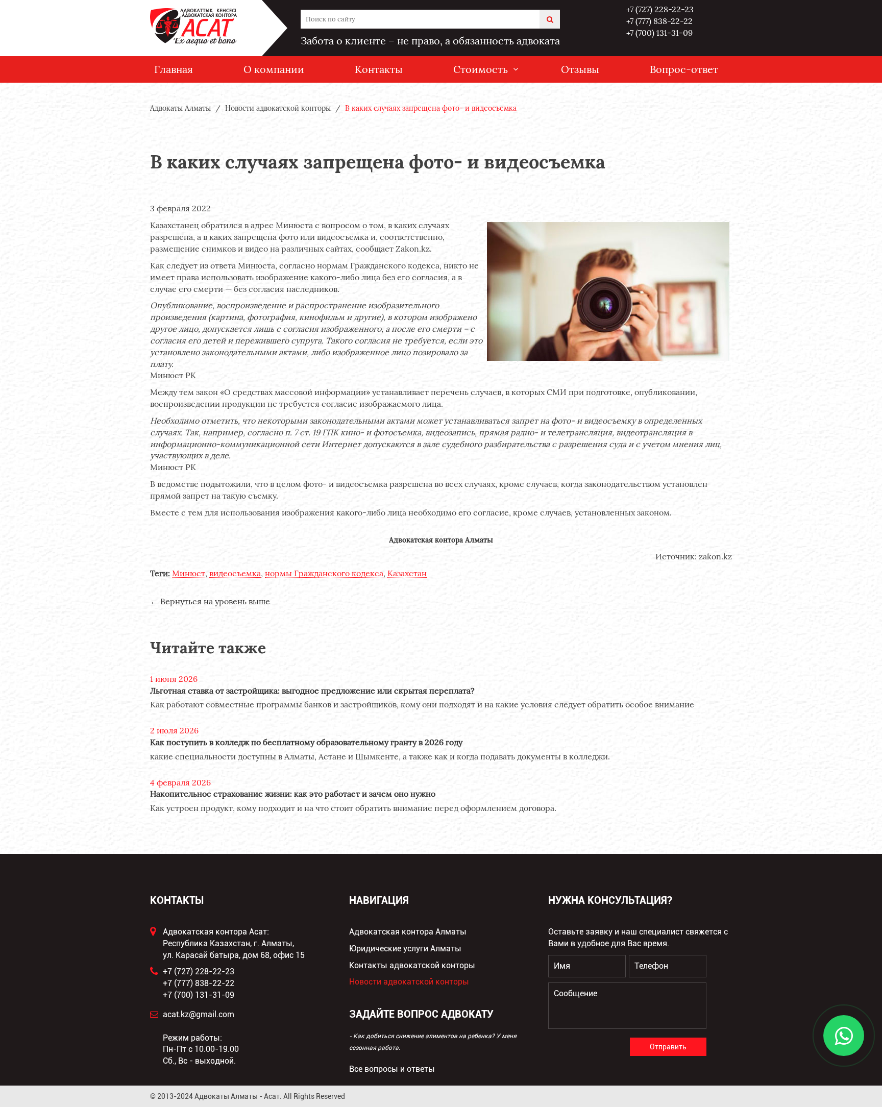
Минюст (188, 573)
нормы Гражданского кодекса (324, 573)
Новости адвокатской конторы (409, 982)
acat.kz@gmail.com (198, 1014)
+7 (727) (660, 9)
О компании (273, 69)
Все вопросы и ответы (392, 1069)
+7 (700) (659, 33)
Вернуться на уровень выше (215, 601)
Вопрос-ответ (684, 69)
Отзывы (580, 69)
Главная (173, 69)
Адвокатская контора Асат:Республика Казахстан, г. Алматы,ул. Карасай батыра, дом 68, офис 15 (234, 943)
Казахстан (407, 573)
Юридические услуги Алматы (405, 948)
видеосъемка (235, 573)
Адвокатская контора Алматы (408, 932)
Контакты (379, 69)
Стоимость (480, 69)
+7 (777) (659, 21)
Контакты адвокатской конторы (412, 965)
